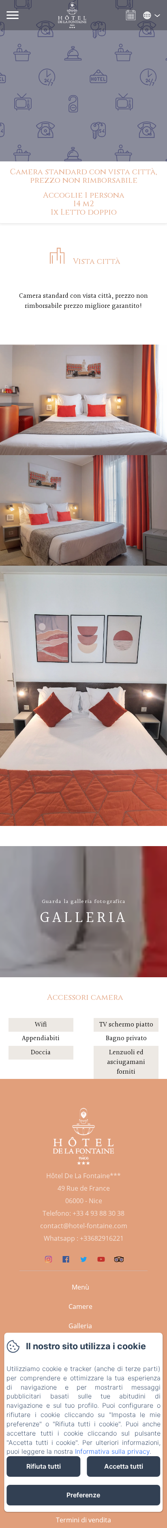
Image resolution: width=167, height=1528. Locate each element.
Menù (80, 1287)
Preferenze (83, 1495)
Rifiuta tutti (43, 1466)
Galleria (80, 1325)
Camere (80, 1306)
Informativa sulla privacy (112, 1451)
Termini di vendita (83, 1519)
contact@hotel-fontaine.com (83, 1225)
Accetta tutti (123, 1466)
